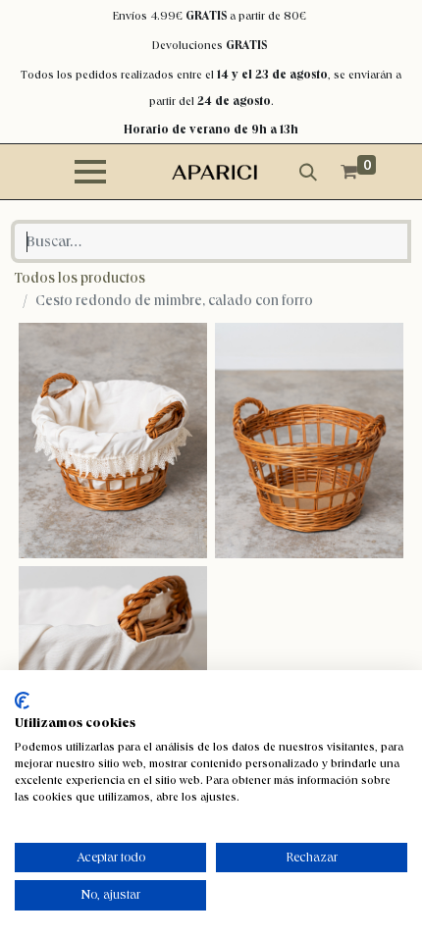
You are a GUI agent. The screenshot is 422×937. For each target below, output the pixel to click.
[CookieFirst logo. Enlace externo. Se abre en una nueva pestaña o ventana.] (22, 700)
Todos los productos (80, 277)
